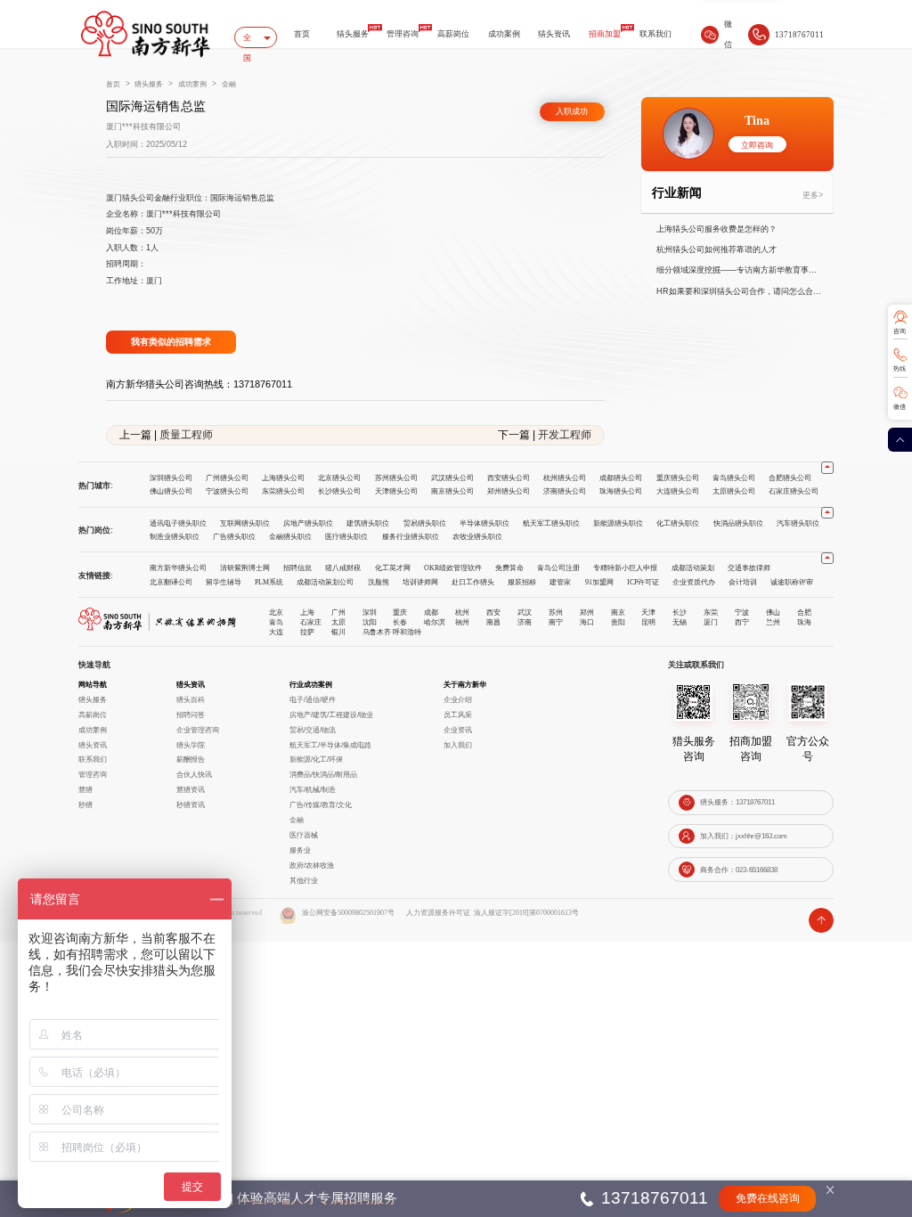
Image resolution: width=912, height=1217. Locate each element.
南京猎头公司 (452, 491)
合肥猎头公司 (790, 478)
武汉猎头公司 (452, 478)
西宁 (742, 621)
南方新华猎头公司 (178, 568)
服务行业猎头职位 (410, 537)
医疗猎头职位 (346, 537)
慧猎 (85, 789)
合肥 (804, 612)
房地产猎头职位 (308, 523)
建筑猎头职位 (367, 523)
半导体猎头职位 (484, 523)
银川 (338, 631)
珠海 (804, 621)
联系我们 (655, 33)
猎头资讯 (554, 33)
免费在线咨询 (768, 1199)
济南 (524, 621)
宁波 (742, 612)
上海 (307, 612)
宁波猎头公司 (227, 491)
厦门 (711, 621)
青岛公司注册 (558, 568)
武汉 (524, 612)
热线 (899, 368)
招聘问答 (190, 714)
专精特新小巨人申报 (625, 568)
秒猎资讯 (190, 804)
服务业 (300, 849)
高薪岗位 (453, 33)
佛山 (773, 612)
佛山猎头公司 (171, 491)
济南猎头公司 (564, 491)
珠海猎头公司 (620, 491)
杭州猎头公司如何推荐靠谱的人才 (716, 249)
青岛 (276, 621)
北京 (276, 612)
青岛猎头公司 (733, 478)
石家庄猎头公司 (793, 491)
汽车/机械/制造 (312, 789)
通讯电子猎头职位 (178, 523)
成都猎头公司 (620, 478)
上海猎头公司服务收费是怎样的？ (716, 229)
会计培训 (743, 582)
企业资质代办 (693, 582)
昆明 (648, 621)
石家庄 (311, 621)
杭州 (462, 612)
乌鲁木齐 (376, 631)
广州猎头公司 (227, 478)
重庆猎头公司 (677, 478)
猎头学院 (190, 744)
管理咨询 (403, 33)
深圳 (369, 612)
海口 (587, 621)
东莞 (711, 612)
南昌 (493, 621)
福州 (462, 621)
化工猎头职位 (677, 523)
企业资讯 (458, 729)
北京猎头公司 (339, 478)
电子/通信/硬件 (312, 699)
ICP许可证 (643, 582)
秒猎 (85, 804)
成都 (431, 612)
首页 (302, 33)
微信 (899, 407)
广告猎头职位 (234, 537)
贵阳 (618, 621)
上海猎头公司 (283, 478)
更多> (812, 195)
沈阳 (369, 621)
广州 (338, 612)
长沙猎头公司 (339, 491)
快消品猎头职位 (738, 523)
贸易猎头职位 (424, 523)
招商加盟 (605, 33)
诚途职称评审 (791, 582)
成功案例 (504, 33)
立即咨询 (757, 145)
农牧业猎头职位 (477, 537)
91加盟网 (599, 582)
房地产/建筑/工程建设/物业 (331, 714)
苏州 (556, 612)
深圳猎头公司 (171, 478)
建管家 (560, 582)
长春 (400, 621)
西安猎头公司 (508, 478)
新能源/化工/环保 (316, 759)
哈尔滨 (434, 621)
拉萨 (307, 631)
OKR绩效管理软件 (453, 568)
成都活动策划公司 (325, 582)
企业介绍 (458, 699)
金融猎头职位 (290, 537)
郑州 (587, 612)
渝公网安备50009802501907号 (348, 913)
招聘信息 (297, 568)
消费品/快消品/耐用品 (323, 774)
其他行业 (303, 880)
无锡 (679, 621)
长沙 (679, 612)
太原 (338, 621)
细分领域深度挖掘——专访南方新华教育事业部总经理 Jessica (740, 269)
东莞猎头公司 (283, 491)
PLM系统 (269, 582)
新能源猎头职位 (618, 523)
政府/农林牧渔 (311, 865)
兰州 (773, 621)
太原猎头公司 (733, 491)
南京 (618, 612)
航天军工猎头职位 (551, 523)
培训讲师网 (420, 582)
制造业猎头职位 (175, 537)
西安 (493, 612)
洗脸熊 (378, 582)
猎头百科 (190, 699)
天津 (648, 612)
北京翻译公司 (171, 582)
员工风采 (458, 714)
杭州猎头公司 (564, 478)
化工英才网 (393, 568)
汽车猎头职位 (798, 523)
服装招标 (522, 582)
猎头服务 (353, 33)
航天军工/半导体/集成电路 (330, 744)
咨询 (899, 331)
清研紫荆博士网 (245, 568)
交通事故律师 (749, 568)
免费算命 (509, 568)
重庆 (400, 612)
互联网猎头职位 (245, 523)
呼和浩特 (407, 631)
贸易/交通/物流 (312, 729)
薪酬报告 (190, 759)
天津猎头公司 (396, 491)
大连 (276, 631)
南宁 (556, 621)
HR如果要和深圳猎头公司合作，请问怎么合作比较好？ (740, 291)
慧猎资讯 (190, 789)
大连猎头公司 (677, 491)
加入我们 (458, 744)
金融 (229, 84)
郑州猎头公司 (508, 491)
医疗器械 (303, 834)
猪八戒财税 (343, 568)
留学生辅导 (223, 582)
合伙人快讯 (194, 774)
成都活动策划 (693, 568)
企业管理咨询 (197, 729)
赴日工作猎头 (473, 582)
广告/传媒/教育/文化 (320, 804)
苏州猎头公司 (396, 478)
